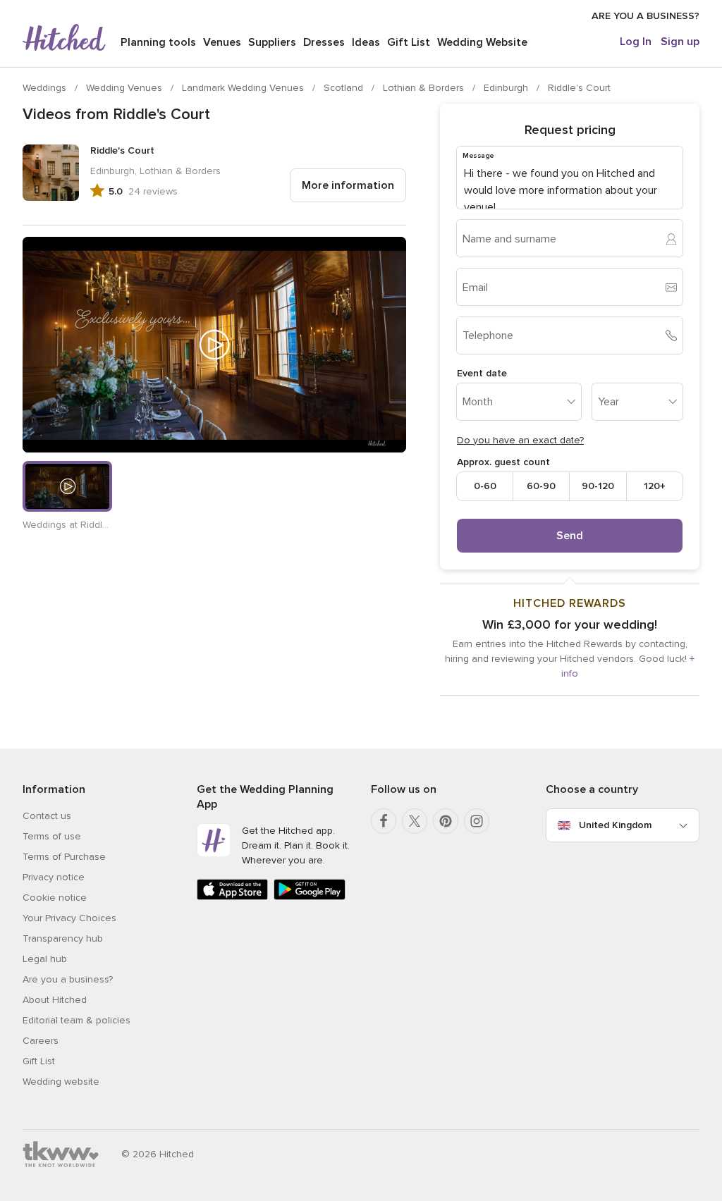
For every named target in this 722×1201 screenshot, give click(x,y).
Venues (222, 42)
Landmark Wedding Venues (244, 88)
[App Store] (232, 897)
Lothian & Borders (425, 88)
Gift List (408, 42)
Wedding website (61, 1082)
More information (348, 185)
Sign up (680, 42)
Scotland (345, 88)
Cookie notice (55, 898)
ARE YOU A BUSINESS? (645, 16)
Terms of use (52, 836)
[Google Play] (309, 897)
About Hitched (55, 1000)
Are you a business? (68, 979)
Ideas (366, 42)
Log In (635, 42)
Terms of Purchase (64, 857)
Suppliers (272, 42)
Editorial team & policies (76, 1020)
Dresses (324, 42)
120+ (655, 486)
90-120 (598, 486)
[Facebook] (383, 821)
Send (569, 536)
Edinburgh (507, 88)
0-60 (485, 486)
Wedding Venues (125, 88)
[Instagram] (476, 821)
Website (482, 42)
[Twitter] (414, 821)
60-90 (541, 486)
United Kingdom (615, 825)
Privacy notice (54, 877)
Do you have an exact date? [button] (520, 440)
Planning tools (158, 42)
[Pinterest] (445, 821)
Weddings (46, 88)
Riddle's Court (579, 88)
